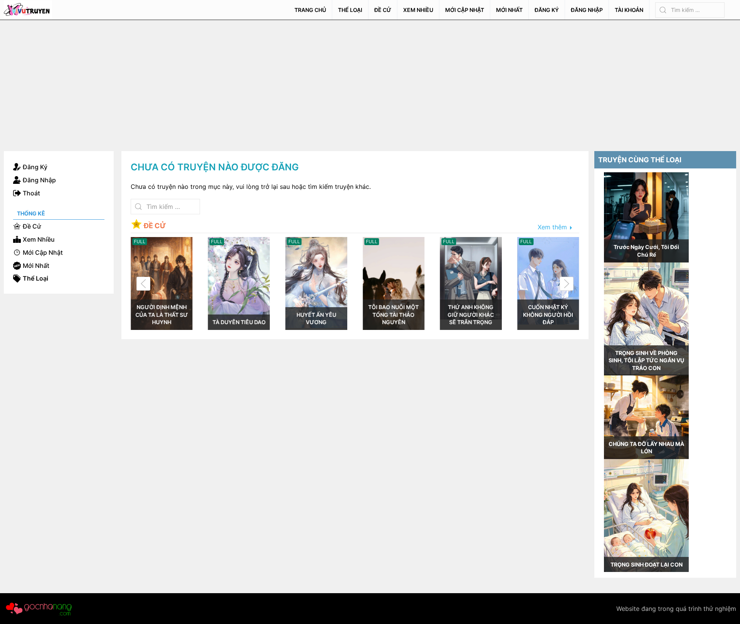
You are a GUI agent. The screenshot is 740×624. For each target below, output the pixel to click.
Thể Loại (350, 10)
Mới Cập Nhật (464, 10)
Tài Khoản (629, 10)
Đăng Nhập (587, 10)
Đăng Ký (547, 10)
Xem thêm (552, 227)
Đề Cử (382, 10)
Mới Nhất (509, 10)
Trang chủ (310, 10)
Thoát (31, 193)
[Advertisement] (370, 78)
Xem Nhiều (418, 10)
